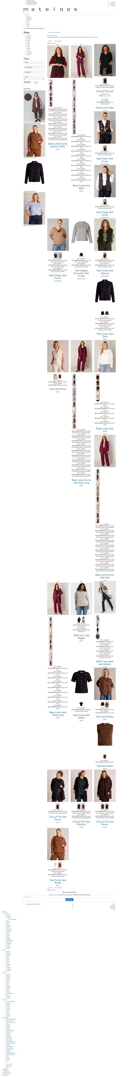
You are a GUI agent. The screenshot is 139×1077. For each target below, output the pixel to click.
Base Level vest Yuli (104, 430)
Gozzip (8, 1033)
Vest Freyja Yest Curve (104, 213)
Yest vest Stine (58, 389)
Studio (8, 1051)
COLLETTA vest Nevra (57, 818)
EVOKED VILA (10, 1030)
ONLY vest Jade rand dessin (104, 663)
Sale (28, 22)
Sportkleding (9, 940)
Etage (7, 1029)
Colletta (8, 1025)
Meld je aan (69, 899)
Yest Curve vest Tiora (29, 225)
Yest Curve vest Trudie (30, 157)
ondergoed (9, 930)
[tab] (34, 62)
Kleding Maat (28, 67)
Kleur (26, 62)
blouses (29, 37)
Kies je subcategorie (52, 35)
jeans (28, 42)
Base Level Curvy (10, 1022)
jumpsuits (8, 926)
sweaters (8, 942)
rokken (28, 45)
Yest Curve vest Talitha (81, 716)
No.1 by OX (9, 1064)
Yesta (7, 1058)
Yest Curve (9, 1066)
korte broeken (13, 919)
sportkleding (9, 993)
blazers (29, 35)
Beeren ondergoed (11, 1019)
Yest (7, 1056)
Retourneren (6, 1074)
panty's (8, 932)
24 (50, 41)
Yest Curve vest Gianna (104, 272)
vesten (28, 55)
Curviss (8, 1027)
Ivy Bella (8, 1035)
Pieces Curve (9, 1048)
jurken (28, 43)
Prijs (26, 77)
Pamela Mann (10, 1046)
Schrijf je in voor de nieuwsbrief (56, 894)
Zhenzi (8, 1059)
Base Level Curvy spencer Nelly (57, 145)
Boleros (8, 977)
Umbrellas (29, 53)
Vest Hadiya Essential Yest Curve (81, 273)
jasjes (7, 921)
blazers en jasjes (10, 1001)
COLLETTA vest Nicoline (81, 823)
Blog (28, 26)
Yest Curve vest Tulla (29, 191)
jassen (28, 40)
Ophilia (8, 1045)
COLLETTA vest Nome (104, 823)
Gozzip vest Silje (105, 107)
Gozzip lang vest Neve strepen (32, 123)
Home (28, 16)
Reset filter (27, 82)
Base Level (9, 1021)
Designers (29, 18)
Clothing (29, 19)
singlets (29, 48)
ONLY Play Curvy (10, 1043)
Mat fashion (9, 1040)
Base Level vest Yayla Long (57, 713)
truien (28, 50)
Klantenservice (7, 1072)
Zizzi (7, 1061)
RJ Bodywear (9, 1049)
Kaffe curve (9, 1038)
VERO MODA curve (11, 1053)
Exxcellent (9, 1032)
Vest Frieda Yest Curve (57, 277)
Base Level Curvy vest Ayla (104, 576)
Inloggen (113, 2)
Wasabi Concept (10, 1054)
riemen (8, 934)
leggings (8, 929)
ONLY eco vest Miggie (81, 636)
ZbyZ (7, 1067)
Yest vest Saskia (105, 716)
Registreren (112, 4)
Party (28, 24)
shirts (28, 47)
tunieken (29, 51)
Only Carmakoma (10, 1041)
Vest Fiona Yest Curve (104, 160)
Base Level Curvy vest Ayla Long (81, 481)
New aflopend (58, 41)
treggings (8, 943)
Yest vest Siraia (105, 766)
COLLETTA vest (104, 91)
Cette (7, 1024)
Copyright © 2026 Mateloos (34, 904)
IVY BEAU (9, 1037)
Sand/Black (105, 99)
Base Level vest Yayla (81, 187)
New (28, 21)
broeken (29, 39)
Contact (113, 5)
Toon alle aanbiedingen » (54, 32)
